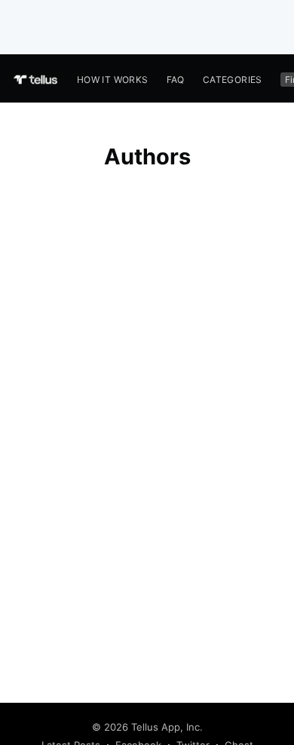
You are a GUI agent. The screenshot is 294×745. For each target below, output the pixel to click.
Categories (232, 79)
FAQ (176, 79)
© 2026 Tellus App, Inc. (147, 727)
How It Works (113, 79)
